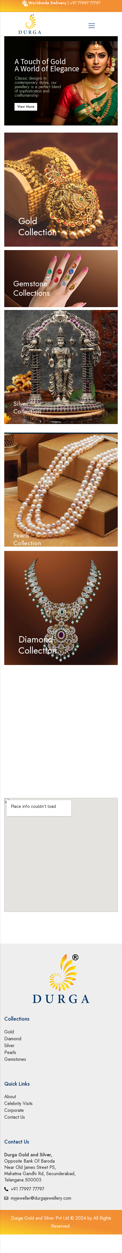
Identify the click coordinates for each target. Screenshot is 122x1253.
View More (25, 106)
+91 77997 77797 (85, 3)
